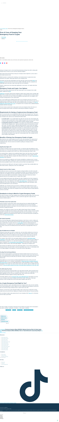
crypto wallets (20, 222)
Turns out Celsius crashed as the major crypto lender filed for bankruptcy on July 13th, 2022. (21, 265)
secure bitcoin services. (9, 214)
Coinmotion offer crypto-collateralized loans (20, 276)
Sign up (30, 293)
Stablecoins (2, 93)
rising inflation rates (23, 180)
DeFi (10, 91)
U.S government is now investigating (16, 242)
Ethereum (2, 81)
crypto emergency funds (4, 28)
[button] (24, 414)
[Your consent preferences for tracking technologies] (57, 420)
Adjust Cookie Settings (3, 357)
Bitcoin (34, 80)
